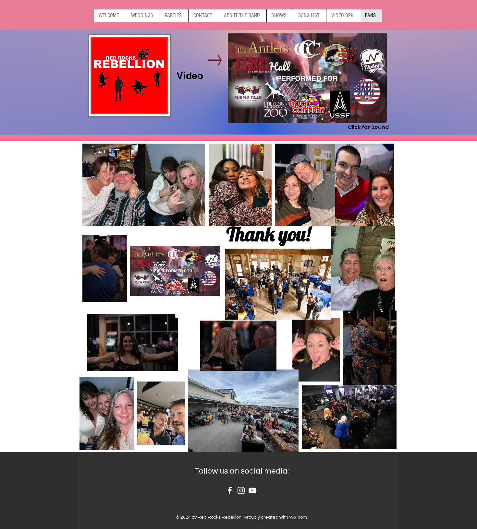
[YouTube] (252, 490)
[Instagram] (241, 490)
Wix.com (298, 517)
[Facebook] (230, 490)
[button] (378, 116)
